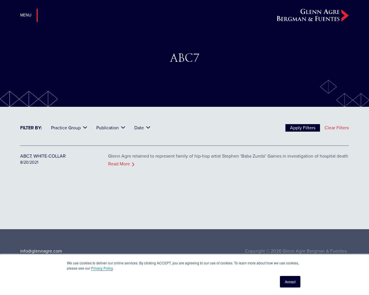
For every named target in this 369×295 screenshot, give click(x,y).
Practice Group (66, 127)
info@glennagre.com (41, 251)
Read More (119, 164)
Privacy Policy (102, 268)
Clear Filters (337, 128)
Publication (107, 127)
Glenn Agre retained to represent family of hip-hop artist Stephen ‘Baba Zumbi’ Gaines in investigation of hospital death (228, 156)
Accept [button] (290, 281)
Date (139, 127)
